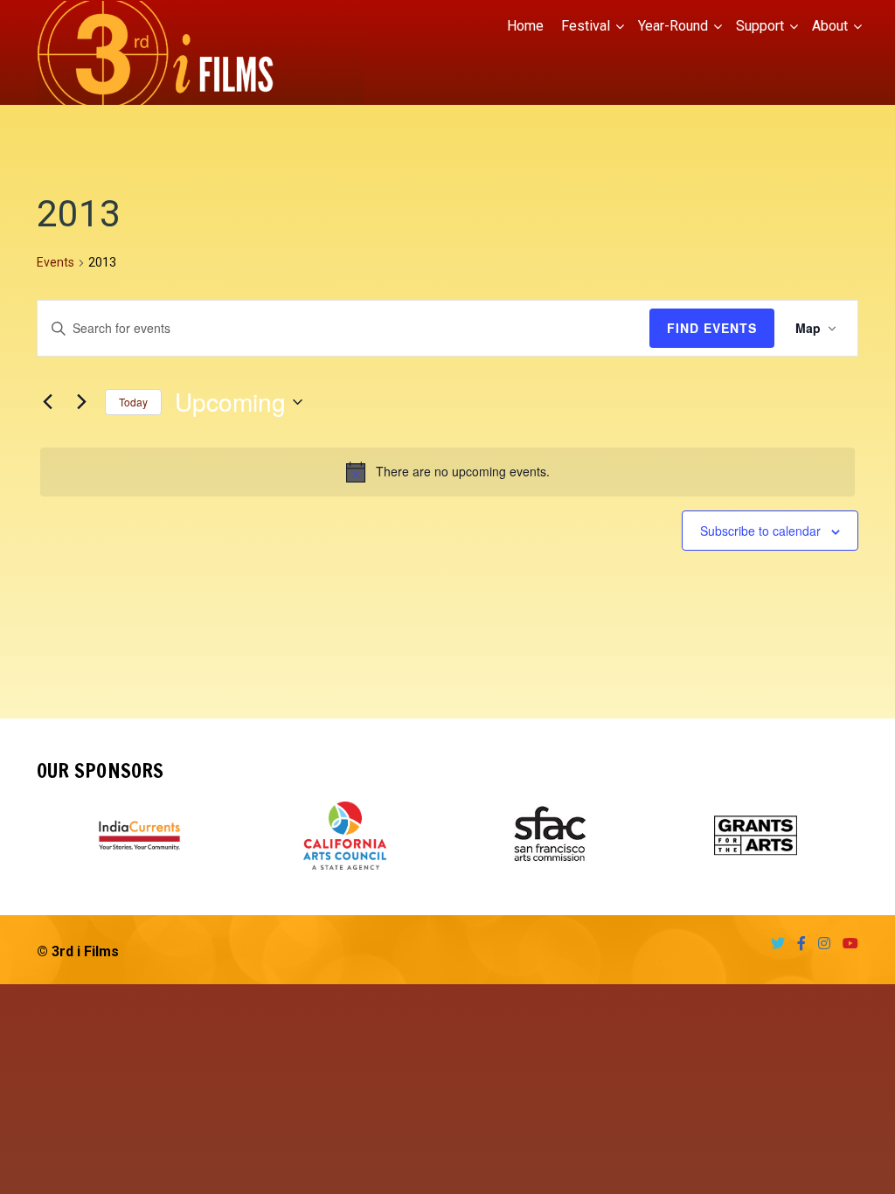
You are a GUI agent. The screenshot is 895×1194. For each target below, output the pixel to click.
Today (133, 401)
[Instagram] (819, 944)
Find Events (712, 328)
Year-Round (673, 25)
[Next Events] (81, 402)
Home (525, 25)
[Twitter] (773, 944)
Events (55, 262)
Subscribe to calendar (760, 530)
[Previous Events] (47, 402)
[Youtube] (846, 944)
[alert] (447, 472)
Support (760, 25)
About (830, 25)
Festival (585, 25)
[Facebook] (797, 944)
